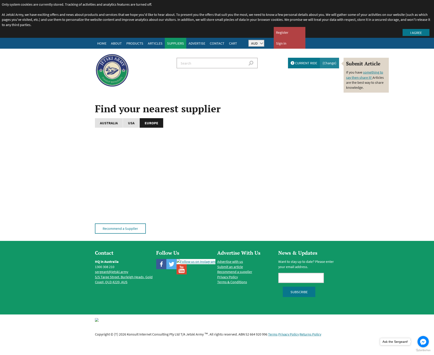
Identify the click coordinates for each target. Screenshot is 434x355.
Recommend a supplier (234, 271)
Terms (273, 334)
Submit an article (230, 266)
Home (101, 43)
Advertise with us (230, 261)
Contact (217, 43)
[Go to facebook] (423, 341)
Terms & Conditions (232, 282)
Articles (155, 43)
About (116, 43)
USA (131, 123)
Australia (109, 123)
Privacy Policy (227, 277)
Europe (151, 123)
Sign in (281, 43)
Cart (233, 43)
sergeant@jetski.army (111, 271)
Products (134, 43)
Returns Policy (310, 334)
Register (282, 32)
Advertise (197, 43)
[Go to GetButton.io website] (423, 350)
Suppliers (175, 43)
